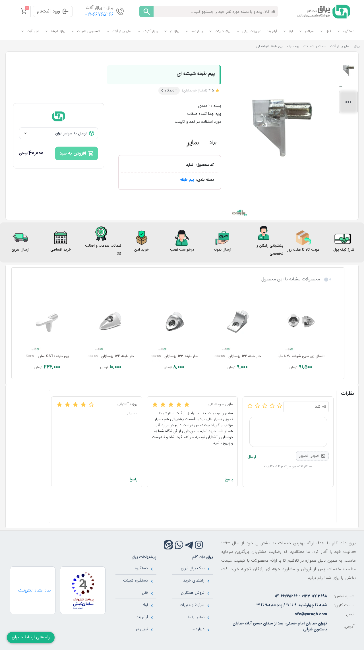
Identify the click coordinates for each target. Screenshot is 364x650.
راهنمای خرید (193, 580)
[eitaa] (168, 544)
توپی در (142, 629)
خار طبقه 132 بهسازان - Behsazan (234, 356)
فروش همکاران (192, 592)
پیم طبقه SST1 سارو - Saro (47, 356)
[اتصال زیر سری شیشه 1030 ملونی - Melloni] (301, 322)
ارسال (251, 457)
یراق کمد (197, 31)
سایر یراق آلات (121, 31)
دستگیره (348, 31)
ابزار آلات (33, 31)
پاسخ (229, 479)
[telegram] (189, 545)
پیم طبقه (187, 180)
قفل (328, 31)
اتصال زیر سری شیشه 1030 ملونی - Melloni (291, 356)
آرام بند (272, 31)
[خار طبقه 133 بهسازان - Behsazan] (174, 322)
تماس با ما (196, 617)
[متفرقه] (192, 142)
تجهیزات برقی (251, 31)
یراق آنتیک (150, 31)
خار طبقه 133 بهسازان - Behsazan (171, 356)
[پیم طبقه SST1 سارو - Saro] (47, 322)
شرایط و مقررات (191, 605)
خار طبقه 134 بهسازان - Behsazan (107, 356)
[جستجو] (146, 11)
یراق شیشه (58, 31)
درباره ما (198, 629)
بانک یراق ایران (192, 568)
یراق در (174, 31)
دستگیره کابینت (135, 580)
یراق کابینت (222, 31)
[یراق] (322, 11)
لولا (291, 31)
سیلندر (309, 31)
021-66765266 (99, 14)
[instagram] (199, 545)
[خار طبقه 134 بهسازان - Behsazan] (110, 322)
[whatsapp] (179, 545)
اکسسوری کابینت (88, 31)
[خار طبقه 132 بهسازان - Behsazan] (237, 322)
